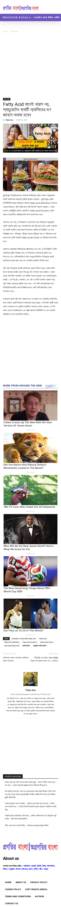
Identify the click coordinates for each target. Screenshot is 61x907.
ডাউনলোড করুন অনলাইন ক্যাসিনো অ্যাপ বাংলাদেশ (16, 659)
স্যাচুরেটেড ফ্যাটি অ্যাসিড (39, 645)
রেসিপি (35, 869)
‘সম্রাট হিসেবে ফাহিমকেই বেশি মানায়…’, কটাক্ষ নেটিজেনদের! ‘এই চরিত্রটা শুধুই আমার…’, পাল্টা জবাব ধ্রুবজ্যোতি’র (30, 817)
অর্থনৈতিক (26, 866)
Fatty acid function (30, 642)
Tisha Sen (9, 120)
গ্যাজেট (33, 866)
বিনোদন (18, 869)
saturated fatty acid (11, 645)
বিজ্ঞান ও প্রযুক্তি (9, 869)
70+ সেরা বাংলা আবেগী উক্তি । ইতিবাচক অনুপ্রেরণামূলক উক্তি (27, 825)
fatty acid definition (11, 642)
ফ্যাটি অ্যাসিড (26, 645)
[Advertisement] (30, 66)
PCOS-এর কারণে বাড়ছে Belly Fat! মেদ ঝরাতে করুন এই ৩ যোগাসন (44, 659)
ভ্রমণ (30, 869)
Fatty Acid (42, 638)
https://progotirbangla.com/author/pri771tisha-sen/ (30, 694)
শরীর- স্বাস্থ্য (43, 869)
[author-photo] (30, 686)
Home (5, 31)
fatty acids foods (46, 642)
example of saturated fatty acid (24, 638)
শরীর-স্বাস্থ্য (14, 31)
